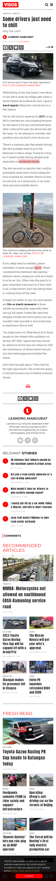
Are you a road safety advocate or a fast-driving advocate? (31, 476)
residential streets (29, 161)
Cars (31, 632)
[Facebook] (5, 47)
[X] (10, 47)
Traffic (7, 14)
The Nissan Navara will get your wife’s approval (39, 641)
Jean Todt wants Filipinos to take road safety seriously (30, 519)
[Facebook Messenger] (16, 47)
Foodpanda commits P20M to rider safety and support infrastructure (14, 800)
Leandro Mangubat (21, 37)
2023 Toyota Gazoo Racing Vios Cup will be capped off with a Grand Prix (14, 643)
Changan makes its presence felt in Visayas (14, 684)
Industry (8, 676)
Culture (7, 632)
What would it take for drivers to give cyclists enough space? (29, 490)
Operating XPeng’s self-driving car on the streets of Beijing (41, 798)
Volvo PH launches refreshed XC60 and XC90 (39, 686)
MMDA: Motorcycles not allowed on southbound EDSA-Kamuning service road (24, 597)
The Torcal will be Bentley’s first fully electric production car (41, 843)
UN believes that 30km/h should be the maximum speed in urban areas (31, 462)
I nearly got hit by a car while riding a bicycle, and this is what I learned (31, 505)
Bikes (5, 789)
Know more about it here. (26, 871)
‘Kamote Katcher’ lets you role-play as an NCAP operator (14, 843)
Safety (16, 14)
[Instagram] (21, 47)
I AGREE (29, 876)
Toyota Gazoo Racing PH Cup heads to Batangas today (24, 757)
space (38, 267)
